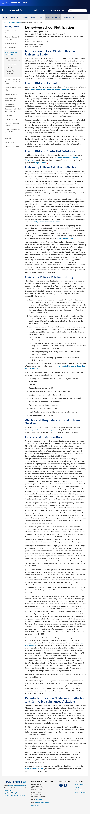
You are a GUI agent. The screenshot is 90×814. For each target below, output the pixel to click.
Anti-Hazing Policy (11, 47)
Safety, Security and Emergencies (12, 124)
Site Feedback (35, 805)
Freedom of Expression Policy (13, 89)
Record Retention (11, 119)
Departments (15, 17)
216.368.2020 (39, 799)
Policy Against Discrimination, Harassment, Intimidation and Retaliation (13, 107)
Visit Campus (78, 790)
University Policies (52, 17)
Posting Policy (9, 115)
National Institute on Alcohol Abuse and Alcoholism (48, 90)
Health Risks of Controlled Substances (13, 60)
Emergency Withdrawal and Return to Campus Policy (13, 81)
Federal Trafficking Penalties (12, 66)
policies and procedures (66, 238)
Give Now (77, 787)
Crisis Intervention (68, 17)
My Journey (60, 10)
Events (41, 17)
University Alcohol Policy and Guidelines (45, 222)
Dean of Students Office (34, 769)
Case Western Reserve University (17, 785)
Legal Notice (7, 793)
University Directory (80, 792)
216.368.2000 (8, 790)
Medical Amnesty (11, 94)
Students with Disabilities (9, 137)
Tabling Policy (9, 142)
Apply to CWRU (79, 785)
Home (5, 22)
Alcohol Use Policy (11, 43)
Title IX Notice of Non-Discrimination (14, 795)
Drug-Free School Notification (11, 53)
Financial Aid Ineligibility (10, 72)
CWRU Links (79, 782)
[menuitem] (6, 17)
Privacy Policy (16, 793)
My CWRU (53, 10)
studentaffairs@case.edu (42, 802)
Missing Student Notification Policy (11, 99)
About (5, 17)
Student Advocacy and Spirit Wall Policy (12, 131)
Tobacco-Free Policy (12, 146)
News (33, 17)
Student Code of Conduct (10, 32)
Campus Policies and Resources (12, 38)
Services (25, 17)
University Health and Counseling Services (41, 430)
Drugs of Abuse (40, 163)
